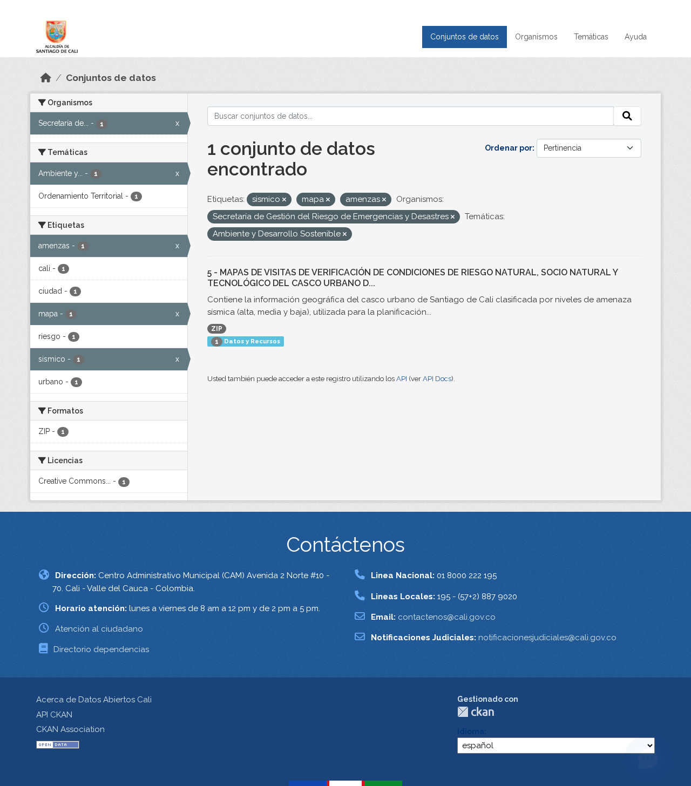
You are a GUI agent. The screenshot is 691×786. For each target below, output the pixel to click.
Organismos (536, 36)
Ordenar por (508, 148)
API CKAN (54, 715)
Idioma (470, 731)
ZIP (216, 329)
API (401, 379)
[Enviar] (627, 116)
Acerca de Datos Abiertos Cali (94, 699)
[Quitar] (284, 200)
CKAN (475, 711)
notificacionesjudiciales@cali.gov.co (547, 637)
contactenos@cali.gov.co (447, 617)
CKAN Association (70, 729)
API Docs (437, 379)
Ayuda (636, 36)
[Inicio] (45, 77)
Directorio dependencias (101, 649)
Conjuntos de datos (464, 36)
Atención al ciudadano (99, 629)
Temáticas (591, 36)
